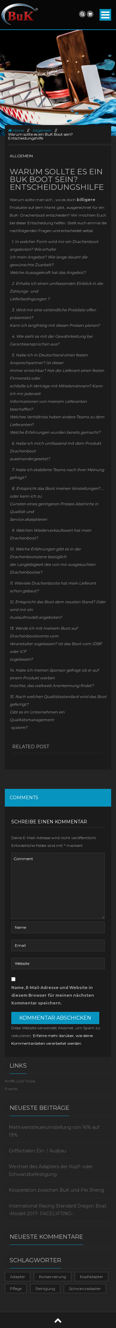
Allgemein (42, 130)
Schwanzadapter (85, 1288)
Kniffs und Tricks (20, 1081)
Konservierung (52, 1276)
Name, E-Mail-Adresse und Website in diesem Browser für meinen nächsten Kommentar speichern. (52, 995)
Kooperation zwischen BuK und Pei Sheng (56, 1190)
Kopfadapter (91, 1276)
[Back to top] (58, 1320)
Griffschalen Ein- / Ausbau (37, 1151)
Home (18, 130)
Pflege (16, 1288)
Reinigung (45, 1288)
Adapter (17, 1276)
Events (11, 1088)
